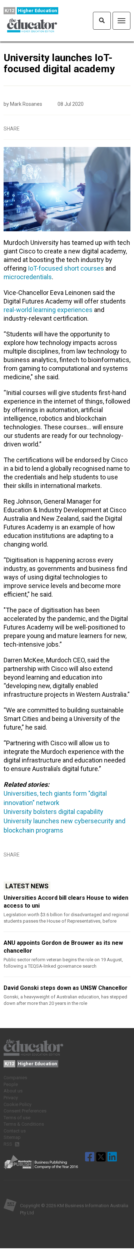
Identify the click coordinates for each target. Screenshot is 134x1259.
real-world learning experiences (48, 309)
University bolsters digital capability (53, 811)
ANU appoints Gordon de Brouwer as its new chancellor (63, 946)
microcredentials (28, 277)
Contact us (15, 1131)
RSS (8, 1144)
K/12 (9, 10)
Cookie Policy (17, 1104)
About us (13, 1090)
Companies (15, 1077)
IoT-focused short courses (66, 268)
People (11, 1084)
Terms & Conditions (24, 1124)
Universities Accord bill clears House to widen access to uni (66, 901)
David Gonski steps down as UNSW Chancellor (66, 987)
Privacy (11, 1097)
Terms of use (17, 1117)
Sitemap (12, 1137)
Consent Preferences (25, 1111)
